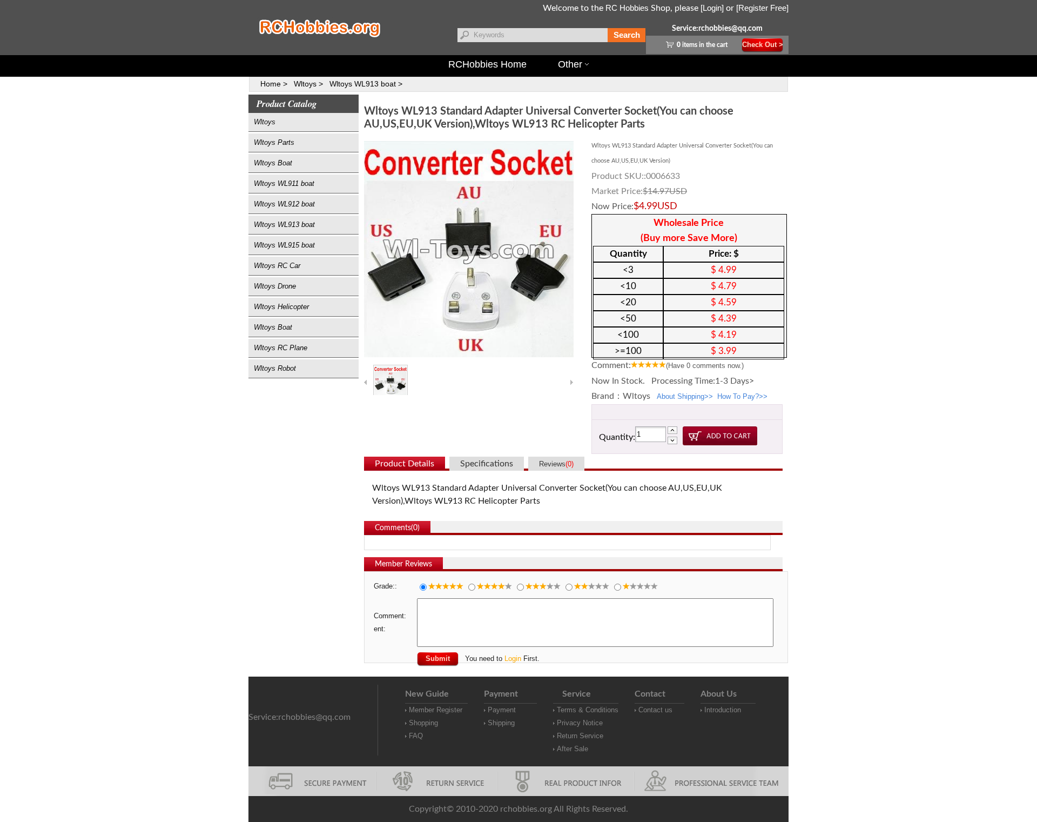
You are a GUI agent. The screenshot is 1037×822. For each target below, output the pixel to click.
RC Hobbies (627, 7)
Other (570, 64)
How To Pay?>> (742, 396)
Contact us (655, 710)
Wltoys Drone (275, 286)
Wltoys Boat (273, 163)
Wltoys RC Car (277, 266)
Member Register (435, 710)
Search (627, 34)
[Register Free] (762, 7)
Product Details (404, 463)
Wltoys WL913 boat (284, 224)
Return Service (580, 736)
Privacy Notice (580, 723)
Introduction (722, 710)
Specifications (486, 463)
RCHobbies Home (487, 64)
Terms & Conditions (587, 710)
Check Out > (762, 45)
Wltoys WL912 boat (284, 204)
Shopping (423, 723)
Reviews (556, 464)
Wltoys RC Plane (280, 348)
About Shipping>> (685, 396)
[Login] (712, 7)
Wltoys (264, 122)
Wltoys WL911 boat (284, 183)
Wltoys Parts (274, 142)
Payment (502, 710)
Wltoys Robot (275, 368)
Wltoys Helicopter (281, 307)
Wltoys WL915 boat (284, 245)
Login (512, 658)
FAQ (416, 736)
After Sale (572, 749)
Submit (438, 658)
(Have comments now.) (705, 366)
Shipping (501, 723)
